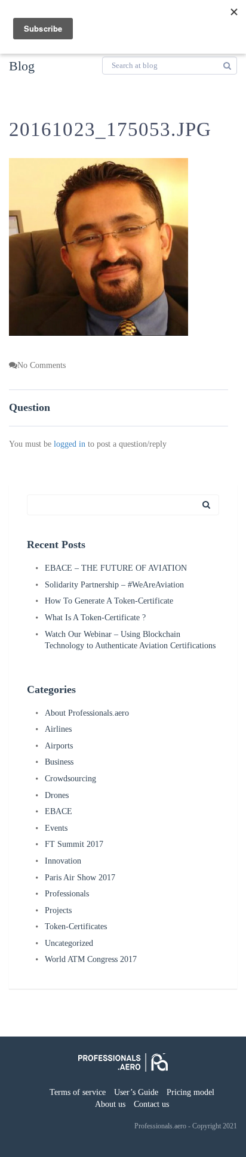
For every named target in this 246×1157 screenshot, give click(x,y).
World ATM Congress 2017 (91, 959)
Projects (58, 910)
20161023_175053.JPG (110, 129)
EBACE (58, 811)
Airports (59, 745)
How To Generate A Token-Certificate (109, 600)
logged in (69, 444)
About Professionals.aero (87, 713)
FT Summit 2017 (74, 844)
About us (110, 1104)
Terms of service (78, 1092)
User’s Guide (136, 1092)
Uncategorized (69, 943)
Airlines (58, 729)
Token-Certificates (76, 926)
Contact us (151, 1104)
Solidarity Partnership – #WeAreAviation (114, 584)
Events (56, 828)
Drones (57, 795)
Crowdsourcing (70, 778)
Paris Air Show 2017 (80, 877)
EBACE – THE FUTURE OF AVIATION (116, 568)
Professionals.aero (160, 1126)
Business (59, 761)
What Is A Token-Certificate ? (95, 617)
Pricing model (190, 1092)
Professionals (67, 893)
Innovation (63, 860)
